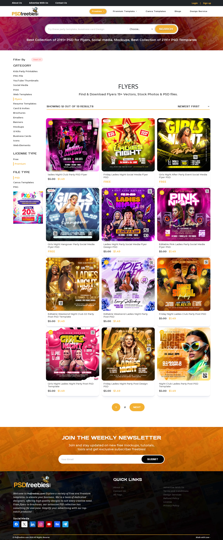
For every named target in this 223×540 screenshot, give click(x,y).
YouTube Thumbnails (25, 80)
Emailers (18, 117)
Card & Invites (21, 108)
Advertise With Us (38, 2)
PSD (17, 177)
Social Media (20, 85)
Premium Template (124, 11)
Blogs (178, 11)
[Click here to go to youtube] (50, 524)
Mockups (18, 126)
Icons (16, 140)
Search (166, 29)
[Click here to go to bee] (58, 524)
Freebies (97, 11)
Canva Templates (156, 11)
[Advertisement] (128, 69)
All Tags (117, 494)
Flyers (18, 99)
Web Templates (22, 94)
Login (195, 3)
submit (152, 459)
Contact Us (61, 2)
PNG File (18, 75)
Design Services (172, 494)
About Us (17, 2)
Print (16, 89)
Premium (20, 163)
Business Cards (22, 136)
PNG (15, 187)
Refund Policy (171, 498)
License (167, 501)
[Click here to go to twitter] (25, 524)
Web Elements (21, 145)
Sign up (207, 3)
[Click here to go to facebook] (17, 524)
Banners (18, 122)
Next (137, 407)
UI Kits (16, 131)
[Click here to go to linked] (33, 524)
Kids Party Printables (25, 71)
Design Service (198, 11)
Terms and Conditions (175, 490)
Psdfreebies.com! (36, 493)
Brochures (19, 112)
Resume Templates (24, 103)
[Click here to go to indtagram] (41, 524)
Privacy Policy (171, 505)
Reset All (37, 59)
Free (16, 159)
